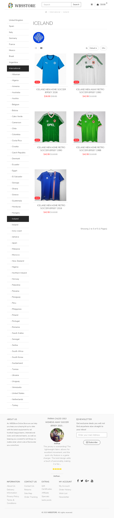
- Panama (14, 291)
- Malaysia (14, 249)
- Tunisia (13, 369)
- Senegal (14, 339)
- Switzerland (16, 363)
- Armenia (14, 86)
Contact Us (29, 486)
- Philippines (15, 309)
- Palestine (14, 285)
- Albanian (14, 74)
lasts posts (46, 500)
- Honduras (15, 206)
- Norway (14, 279)
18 (103, 48)
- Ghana (13, 188)
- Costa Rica (15, 140)
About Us (11, 486)
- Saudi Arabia (16, 333)
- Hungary (14, 212)
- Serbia (13, 345)
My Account (64, 486)
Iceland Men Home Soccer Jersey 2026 (51, 91)
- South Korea (16, 357)
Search (76, 4)
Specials (45, 496)
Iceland (66, 12)
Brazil (11, 56)
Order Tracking (31, 497)
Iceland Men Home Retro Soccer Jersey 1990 (51, 149)
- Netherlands (16, 399)
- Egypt (13, 170)
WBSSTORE (52, 512)
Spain (11, 26)
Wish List (63, 493)
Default (93, 48)
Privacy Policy (13, 496)
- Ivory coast (15, 231)
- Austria (13, 98)
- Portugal (14, 321)
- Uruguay (14, 381)
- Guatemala (15, 200)
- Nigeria (13, 267)
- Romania (14, 327)
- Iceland (13, 218)
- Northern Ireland (18, 273)
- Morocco (14, 255)
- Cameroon (15, 122)
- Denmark (14, 158)
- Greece (13, 194)
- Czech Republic (17, 152)
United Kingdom (16, 20)
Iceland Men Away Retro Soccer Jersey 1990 (90, 91)
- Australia (14, 92)
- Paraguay (14, 297)
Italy (11, 32)
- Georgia (14, 182)
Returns (27, 489)
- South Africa (16, 351)
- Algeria (13, 80)
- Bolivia (13, 110)
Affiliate (45, 493)
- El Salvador (15, 176)
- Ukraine (14, 375)
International (55, 12)
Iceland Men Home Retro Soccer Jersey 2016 (51, 207)
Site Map (28, 493)
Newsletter (64, 497)
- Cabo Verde (16, 116)
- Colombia (14, 134)
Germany (13, 38)
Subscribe (92, 442)
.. (60, 464)
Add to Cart (50, 101)
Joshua (57, 443)
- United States (16, 393)
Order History (65, 489)
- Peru (12, 303)
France (12, 44)
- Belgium (14, 104)
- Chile (13, 128)
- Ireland (13, 224)
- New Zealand (16, 261)
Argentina (13, 62)
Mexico (12, 50)
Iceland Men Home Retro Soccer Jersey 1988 (90, 149)
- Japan (13, 243)
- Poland (13, 315)
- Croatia (13, 146)
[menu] (91, 4)
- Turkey (13, 405)
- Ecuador (14, 164)
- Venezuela (15, 387)
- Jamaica (14, 236)
